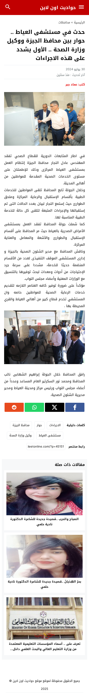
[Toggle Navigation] (82, 7)
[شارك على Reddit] (14, 407)
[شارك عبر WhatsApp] (34, 407)
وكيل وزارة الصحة (20, 435)
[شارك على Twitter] (54, 407)
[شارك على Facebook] (75, 407)
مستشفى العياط (50, 435)
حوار (39, 425)
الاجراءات (55, 425)
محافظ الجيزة (21, 425)
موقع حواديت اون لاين (27, 681)
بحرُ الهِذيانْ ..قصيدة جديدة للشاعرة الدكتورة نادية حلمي (44, 584)
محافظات (64, 22)
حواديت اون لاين (58, 7)
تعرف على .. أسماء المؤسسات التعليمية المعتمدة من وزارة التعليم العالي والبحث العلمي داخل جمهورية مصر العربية (44, 649)
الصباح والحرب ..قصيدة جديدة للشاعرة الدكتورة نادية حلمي (44, 521)
